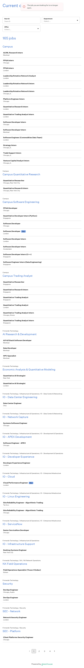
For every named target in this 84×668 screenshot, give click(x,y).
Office (6, 27)
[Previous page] (29, 651)
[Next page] (54, 651)
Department (48, 19)
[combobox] (4, 29)
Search (7, 19)
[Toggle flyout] (77, 20)
